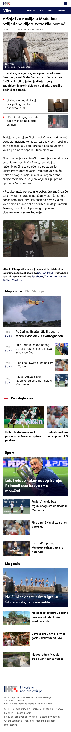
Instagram (59, 276)
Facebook (37, 276)
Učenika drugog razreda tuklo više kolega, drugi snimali (22, 120)
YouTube (17, 280)
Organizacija (23, 708)
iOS (39, 272)
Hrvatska (31, 10)
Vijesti (8, 10)
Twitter (48, 276)
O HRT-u (9, 708)
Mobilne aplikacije (46, 720)
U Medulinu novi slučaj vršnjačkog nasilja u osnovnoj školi (21, 104)
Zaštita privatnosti (50, 716)
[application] (35, 238)
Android (48, 272)
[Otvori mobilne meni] (65, 3)
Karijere (36, 708)
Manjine (62, 10)
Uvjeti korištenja (13, 720)
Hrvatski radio (23, 712)
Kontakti (29, 720)
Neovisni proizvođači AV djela (21, 716)
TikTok (6, 280)
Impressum (10, 724)
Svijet (50, 10)
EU (41, 10)
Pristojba (48, 708)
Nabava (8, 712)
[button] (35, 238)
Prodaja (59, 708)
